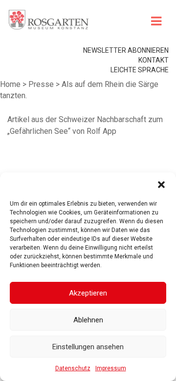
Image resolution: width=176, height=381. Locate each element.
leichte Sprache (139, 70)
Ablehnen (88, 320)
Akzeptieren (88, 293)
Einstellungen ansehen (88, 346)
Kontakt (153, 60)
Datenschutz (72, 368)
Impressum (110, 368)
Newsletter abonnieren (126, 50)
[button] (161, 185)
